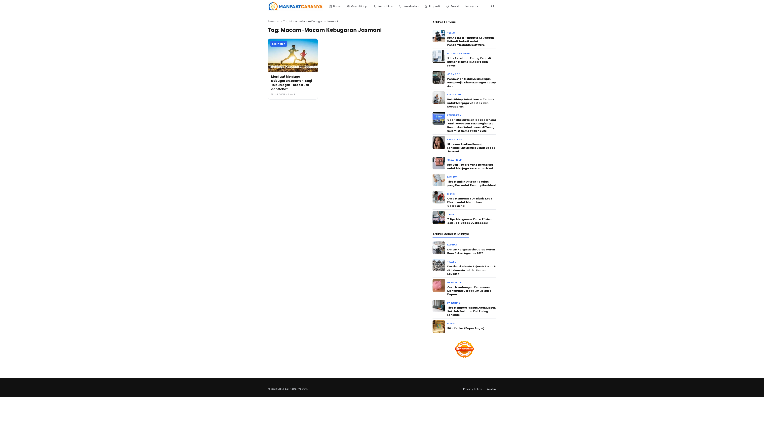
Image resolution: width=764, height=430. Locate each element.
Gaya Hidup (454, 159)
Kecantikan (454, 139)
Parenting (453, 302)
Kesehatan (278, 43)
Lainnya (452, 244)
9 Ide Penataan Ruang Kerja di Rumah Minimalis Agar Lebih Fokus (469, 61)
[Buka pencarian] (492, 6)
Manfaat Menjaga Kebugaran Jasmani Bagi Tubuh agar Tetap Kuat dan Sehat (291, 82)
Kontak (491, 389)
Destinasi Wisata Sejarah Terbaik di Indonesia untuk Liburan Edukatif (471, 270)
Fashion (452, 176)
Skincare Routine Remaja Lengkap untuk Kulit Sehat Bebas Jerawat (471, 147)
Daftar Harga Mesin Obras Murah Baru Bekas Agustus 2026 (471, 251)
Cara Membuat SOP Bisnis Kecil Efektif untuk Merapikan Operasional (469, 202)
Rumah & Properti (458, 53)
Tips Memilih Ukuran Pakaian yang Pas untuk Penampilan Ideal (471, 183)
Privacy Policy (472, 389)
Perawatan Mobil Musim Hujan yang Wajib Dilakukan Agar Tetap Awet (471, 82)
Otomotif (453, 74)
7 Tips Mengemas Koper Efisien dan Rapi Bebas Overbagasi (469, 221)
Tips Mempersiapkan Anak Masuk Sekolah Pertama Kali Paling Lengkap (471, 311)
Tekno (451, 32)
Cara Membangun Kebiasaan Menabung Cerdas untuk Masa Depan (469, 290)
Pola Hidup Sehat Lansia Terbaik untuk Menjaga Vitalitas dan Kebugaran (470, 103)
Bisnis (451, 194)
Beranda (273, 21)
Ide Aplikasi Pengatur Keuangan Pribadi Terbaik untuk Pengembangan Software (470, 41)
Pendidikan (454, 115)
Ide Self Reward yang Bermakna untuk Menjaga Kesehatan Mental (471, 166)
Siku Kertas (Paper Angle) (465, 328)
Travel (451, 214)
